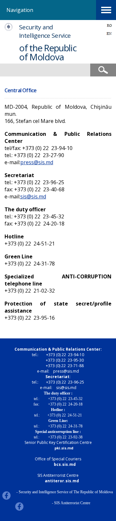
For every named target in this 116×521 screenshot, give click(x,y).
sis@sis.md (33, 196)
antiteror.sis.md (62, 481)
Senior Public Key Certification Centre (58, 442)
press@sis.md (36, 162)
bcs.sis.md (65, 464)
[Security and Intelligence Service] (9, 29)
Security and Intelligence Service (45, 31)
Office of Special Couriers (58, 459)
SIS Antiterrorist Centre (58, 475)
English (109, 33)
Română (109, 25)
